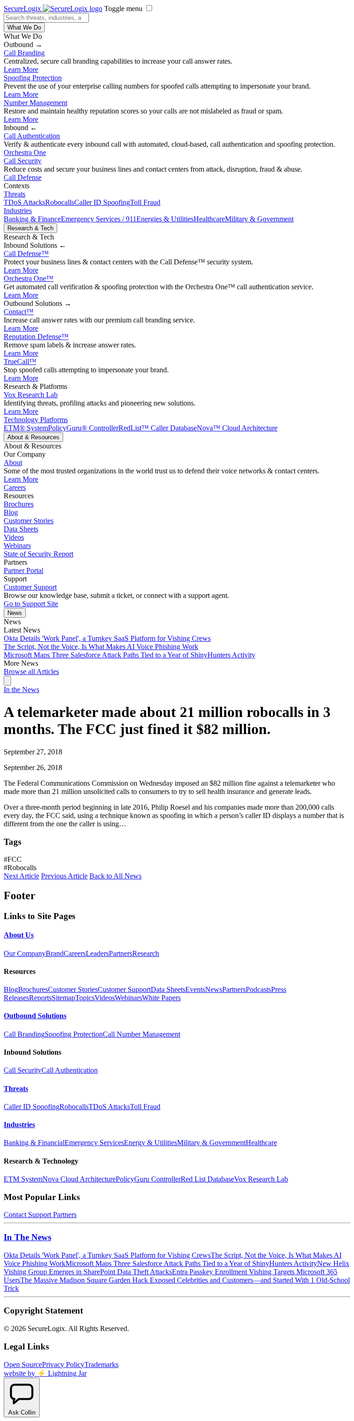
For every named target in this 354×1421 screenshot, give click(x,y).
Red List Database (207, 1179)
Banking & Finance (32, 219)
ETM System (23, 1179)
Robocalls (59, 202)
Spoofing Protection (33, 78)
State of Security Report (38, 554)
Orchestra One (25, 152)
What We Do (24, 27)
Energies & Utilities (165, 219)
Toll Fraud (145, 202)
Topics (84, 998)
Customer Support (30, 587)
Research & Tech (30, 228)
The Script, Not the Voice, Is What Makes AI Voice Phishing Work (101, 647)
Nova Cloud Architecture (79, 1179)
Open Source (23, 1364)
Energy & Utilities (150, 1142)
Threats (14, 194)
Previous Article (64, 876)
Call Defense (22, 177)
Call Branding (24, 53)
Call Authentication (32, 136)
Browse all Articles (31, 671)
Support (39, 1214)
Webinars (17, 545)
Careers (15, 487)
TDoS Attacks (24, 202)
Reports (40, 998)
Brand (55, 953)
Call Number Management (141, 1034)
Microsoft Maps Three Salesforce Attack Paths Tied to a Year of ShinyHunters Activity (129, 655)
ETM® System (26, 428)
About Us (19, 935)
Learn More (21, 69)
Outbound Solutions (35, 1016)
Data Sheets (21, 529)
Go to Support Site (31, 604)
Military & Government (259, 219)
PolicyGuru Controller (148, 1179)
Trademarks (101, 1364)
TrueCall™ (20, 361)
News (14, 612)
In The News (27, 1237)
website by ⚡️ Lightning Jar (45, 1373)
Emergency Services (94, 1142)
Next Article (21, 876)
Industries (18, 211)
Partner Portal (23, 570)
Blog (11, 512)
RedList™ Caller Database (157, 428)
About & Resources (33, 437)
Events (195, 989)
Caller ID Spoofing (102, 202)
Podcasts (258, 989)
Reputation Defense (36, 336)
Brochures (19, 504)
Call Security (22, 161)
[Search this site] (7, 681)
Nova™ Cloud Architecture (237, 428)
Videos (14, 537)
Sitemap (63, 998)
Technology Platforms (36, 420)
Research (145, 953)
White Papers (161, 998)
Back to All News (115, 876)
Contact (19, 312)
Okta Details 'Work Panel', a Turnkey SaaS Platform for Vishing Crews (107, 638)
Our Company (25, 953)
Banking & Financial (34, 1142)
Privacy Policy (63, 1364)
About (13, 462)
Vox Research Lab (31, 395)
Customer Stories (28, 521)
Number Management (35, 103)
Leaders (97, 953)
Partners (120, 953)
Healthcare (209, 219)
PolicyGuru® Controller (83, 428)
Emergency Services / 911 (98, 219)
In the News (21, 689)
